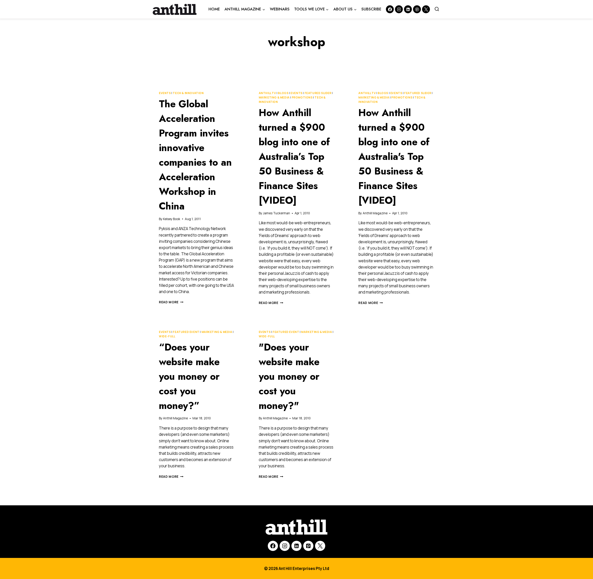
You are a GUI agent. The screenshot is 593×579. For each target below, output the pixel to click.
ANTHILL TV (267, 93)
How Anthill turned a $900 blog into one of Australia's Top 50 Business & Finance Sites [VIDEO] (393, 156)
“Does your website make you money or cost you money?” (189, 376)
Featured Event (186, 332)
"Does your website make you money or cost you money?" (289, 376)
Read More (171, 302)
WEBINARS (280, 9)
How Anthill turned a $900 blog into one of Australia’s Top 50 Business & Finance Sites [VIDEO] (294, 156)
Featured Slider (318, 93)
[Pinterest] (417, 9)
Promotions (302, 97)
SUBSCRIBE (371, 9)
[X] (320, 546)
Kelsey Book (171, 219)
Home (214, 9)
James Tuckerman (276, 213)
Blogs (283, 93)
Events (165, 93)
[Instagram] (399, 9)
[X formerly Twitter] (426, 9)
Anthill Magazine (375, 213)
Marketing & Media (274, 97)
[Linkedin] (408, 9)
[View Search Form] (437, 9)
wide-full (167, 336)
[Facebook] (390, 9)
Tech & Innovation (188, 93)
